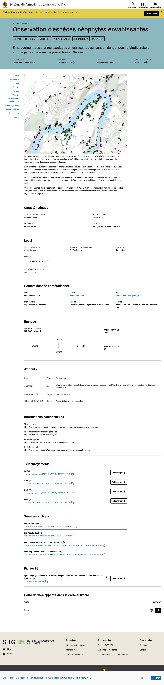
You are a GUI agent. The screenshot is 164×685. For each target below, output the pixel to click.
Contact (143, 650)
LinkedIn (11, 654)
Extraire (43, 39)
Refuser (144, 678)
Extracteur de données (75, 654)
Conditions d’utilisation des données (113, 654)
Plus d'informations (83, 678)
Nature (27, 610)
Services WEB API (105, 645)
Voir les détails (151, 13)
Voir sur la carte (60, 39)
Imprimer (96, 39)
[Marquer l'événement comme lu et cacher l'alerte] (161, 11)
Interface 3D (71, 650)
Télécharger (117, 473)
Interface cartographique (76, 645)
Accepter (156, 678)
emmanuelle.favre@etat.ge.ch (128, 295)
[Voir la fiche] (158, 610)
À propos (143, 645)
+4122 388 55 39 (77, 295)
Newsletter (11, 649)
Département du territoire (24, 62)
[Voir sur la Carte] (151, 610)
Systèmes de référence (107, 650)
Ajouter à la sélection (24, 39)
